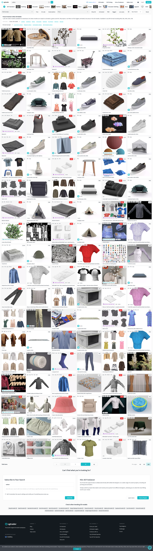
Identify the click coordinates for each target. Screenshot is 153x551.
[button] (49, 2)
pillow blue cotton (131, 285)
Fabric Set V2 (4, 199)
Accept (77, 549)
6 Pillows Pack (30, 458)
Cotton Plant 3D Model (6, 242)
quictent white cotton (132, 155)
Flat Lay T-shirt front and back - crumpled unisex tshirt (113, 307)
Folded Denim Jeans (107, 112)
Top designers (122, 526)
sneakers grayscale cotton (133, 134)
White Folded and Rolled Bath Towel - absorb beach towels (64, 242)
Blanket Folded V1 (5, 220)
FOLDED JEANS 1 (106, 242)
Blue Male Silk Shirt (56, 350)
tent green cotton (30, 112)
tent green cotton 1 (31, 263)
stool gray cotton (80, 177)
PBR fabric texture (131, 415)
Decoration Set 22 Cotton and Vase (110, 285)
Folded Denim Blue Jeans (108, 69)
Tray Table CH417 (30, 47)
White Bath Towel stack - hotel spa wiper (111, 436)
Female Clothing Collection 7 (58, 91)
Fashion (45, 21)
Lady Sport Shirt (30, 134)
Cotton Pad (105, 91)
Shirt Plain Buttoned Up (57, 436)
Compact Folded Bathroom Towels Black (60, 134)
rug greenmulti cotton (81, 328)
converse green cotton (31, 91)
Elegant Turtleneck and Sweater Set (9, 371)
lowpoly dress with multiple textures (135, 328)
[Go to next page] (85, 464)
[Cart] (138, 2)
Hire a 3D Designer (64, 531)
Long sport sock (55, 371)
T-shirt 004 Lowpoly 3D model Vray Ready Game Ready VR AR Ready (90, 263)
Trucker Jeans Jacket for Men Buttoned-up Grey (112, 393)
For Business (63, 526)
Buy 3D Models (63, 523)
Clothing (28, 21)
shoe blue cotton (131, 91)
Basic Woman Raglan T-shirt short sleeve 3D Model (87, 285)
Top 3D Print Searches (95, 537)
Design (61, 21)
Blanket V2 (4, 155)
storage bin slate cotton (82, 307)
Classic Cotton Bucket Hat (57, 415)
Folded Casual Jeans (6, 91)
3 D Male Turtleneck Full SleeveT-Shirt (34, 393)
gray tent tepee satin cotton (32, 220)
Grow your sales (93, 526)
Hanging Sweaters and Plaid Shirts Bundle (10, 436)
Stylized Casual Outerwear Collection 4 (60, 199)
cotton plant (4, 69)
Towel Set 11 (4, 263)
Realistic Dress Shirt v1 (132, 220)
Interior (56, 21)
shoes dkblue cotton (81, 112)
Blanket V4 (54, 69)
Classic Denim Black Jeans (7, 307)
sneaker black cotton (81, 134)
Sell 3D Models (93, 523)
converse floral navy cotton (133, 69)
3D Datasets (62, 529)
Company (32, 523)
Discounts (62, 539)
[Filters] (128, 11)
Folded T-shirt (30, 436)
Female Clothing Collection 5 (7, 328)
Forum (121, 531)
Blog (31, 526)
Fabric (33, 21)
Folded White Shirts (6, 458)
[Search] (52, 2)
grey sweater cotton (31, 242)
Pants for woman (30, 328)
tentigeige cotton (80, 220)
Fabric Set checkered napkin (108, 177)
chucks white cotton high (32, 177)
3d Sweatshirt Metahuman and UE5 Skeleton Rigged (12, 47)
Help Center (33, 531)
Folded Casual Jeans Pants (7, 112)
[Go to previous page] (65, 464)
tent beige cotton (30, 69)
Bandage (29, 371)
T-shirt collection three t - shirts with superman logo (113, 220)
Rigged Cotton (27, 25)
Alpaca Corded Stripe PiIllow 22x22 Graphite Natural (37, 307)
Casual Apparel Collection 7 (108, 371)
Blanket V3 (4, 134)
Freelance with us (94, 531)
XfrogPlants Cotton (106, 47)
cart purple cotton (81, 69)
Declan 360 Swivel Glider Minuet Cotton (85, 415)
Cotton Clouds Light (107, 134)
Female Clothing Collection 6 (58, 112)
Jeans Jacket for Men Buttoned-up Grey (60, 458)
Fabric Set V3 (105, 328)
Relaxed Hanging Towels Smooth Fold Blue (61, 155)
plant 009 (129, 371)
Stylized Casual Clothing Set (108, 350)
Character (39, 21)
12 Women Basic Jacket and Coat (8, 393)
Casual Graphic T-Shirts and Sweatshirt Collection (12, 177)
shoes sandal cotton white (82, 155)
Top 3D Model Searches (95, 534)
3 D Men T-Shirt (80, 458)
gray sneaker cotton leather (133, 177)
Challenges (122, 529)
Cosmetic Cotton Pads (107, 458)
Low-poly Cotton (18, 25)
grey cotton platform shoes (133, 112)
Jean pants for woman (81, 371)
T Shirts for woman (131, 263)
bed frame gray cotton (81, 199)
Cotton (23, 21)
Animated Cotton (37, 25)
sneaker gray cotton (81, 91)
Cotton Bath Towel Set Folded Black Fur (111, 199)
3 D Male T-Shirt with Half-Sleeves (84, 436)
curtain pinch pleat (131, 393)
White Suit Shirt (106, 415)
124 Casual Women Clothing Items (109, 263)
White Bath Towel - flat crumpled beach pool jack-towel (63, 285)
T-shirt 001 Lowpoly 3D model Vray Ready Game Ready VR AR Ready (40, 285)
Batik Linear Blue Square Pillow (134, 458)
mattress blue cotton (81, 47)
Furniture (50, 21)
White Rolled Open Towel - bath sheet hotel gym (62, 177)
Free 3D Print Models (65, 537)
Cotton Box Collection (6, 415)
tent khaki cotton (80, 242)
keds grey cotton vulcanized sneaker (135, 47)
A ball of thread (55, 263)
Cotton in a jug (55, 47)
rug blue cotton (30, 350)
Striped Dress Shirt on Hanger (8, 285)
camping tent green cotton (133, 199)
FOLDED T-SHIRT (55, 328)
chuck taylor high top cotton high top (34, 155)
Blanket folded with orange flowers (84, 393)
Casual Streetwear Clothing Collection (60, 307)
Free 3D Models (63, 534)
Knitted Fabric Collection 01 (108, 155)
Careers (32, 529)
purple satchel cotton (31, 199)
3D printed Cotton (48, 25)
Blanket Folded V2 (55, 220)
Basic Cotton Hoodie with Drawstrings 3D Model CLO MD (38, 415)
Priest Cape (4, 350)
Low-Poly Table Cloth (132, 436)
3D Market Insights (94, 529)
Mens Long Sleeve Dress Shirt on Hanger (60, 393)
